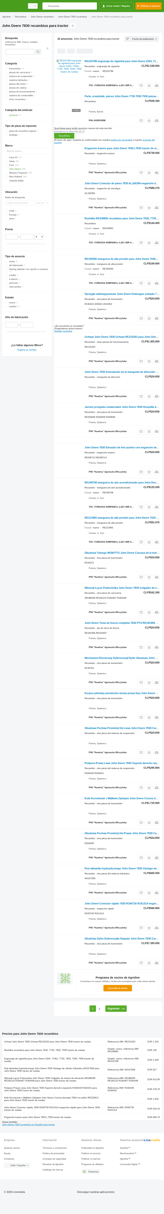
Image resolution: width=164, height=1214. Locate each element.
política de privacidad (121, 140)
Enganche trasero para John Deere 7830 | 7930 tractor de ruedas (124, 148)
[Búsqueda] (46, 6)
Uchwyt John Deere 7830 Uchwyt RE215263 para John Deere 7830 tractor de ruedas (47, 1041)
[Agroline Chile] (13, 6)
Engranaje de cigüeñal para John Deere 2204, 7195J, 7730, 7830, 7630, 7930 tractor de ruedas (49, 1059)
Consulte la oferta (117, 988)
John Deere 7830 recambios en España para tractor (28, 1124)
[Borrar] (47, 48)
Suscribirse (64, 135)
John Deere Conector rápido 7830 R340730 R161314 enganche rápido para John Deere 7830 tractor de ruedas (52, 1108)
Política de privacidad (53, 1153)
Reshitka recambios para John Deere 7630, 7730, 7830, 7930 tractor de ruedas (44, 1050)
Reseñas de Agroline (53, 1164)
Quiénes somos (12, 1148)
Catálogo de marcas (53, 1169)
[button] (149, 86)
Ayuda (7, 1153)
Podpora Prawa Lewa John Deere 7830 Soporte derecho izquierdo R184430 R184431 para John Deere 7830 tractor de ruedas (50, 1089)
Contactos (9, 1158)
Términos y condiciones (55, 1148)
